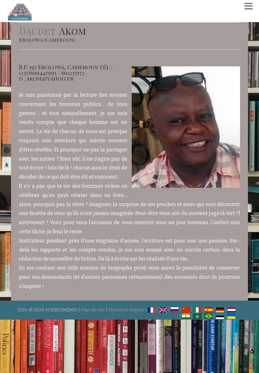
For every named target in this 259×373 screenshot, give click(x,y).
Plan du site (93, 310)
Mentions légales (126, 310)
